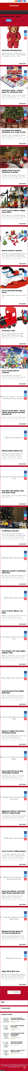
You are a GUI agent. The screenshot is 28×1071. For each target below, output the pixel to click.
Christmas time (14, 1053)
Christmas (14, 5)
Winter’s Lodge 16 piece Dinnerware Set (18, 1051)
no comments (16, 1045)
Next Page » (17, 991)
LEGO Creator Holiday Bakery (14, 851)
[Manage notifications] (24, 1068)
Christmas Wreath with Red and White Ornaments (17, 1034)
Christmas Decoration (15, 1021)
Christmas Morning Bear (12, 50)
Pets (11, 1045)
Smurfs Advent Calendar (12, 250)
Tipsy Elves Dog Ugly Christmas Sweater (16, 1042)
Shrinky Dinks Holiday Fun (12, 451)
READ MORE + (22, 63)
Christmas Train (8, 331)
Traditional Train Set (10, 531)
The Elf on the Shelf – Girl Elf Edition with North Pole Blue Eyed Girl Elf (13, 412)
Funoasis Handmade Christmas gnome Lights (18, 1019)
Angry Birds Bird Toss (10, 971)
